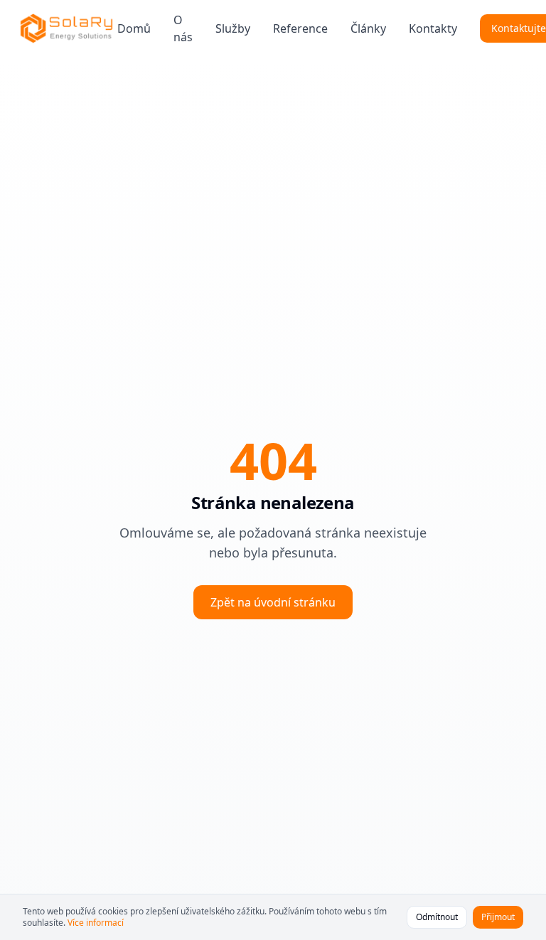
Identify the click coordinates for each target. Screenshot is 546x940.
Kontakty (433, 28)
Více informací (96, 923)
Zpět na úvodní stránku (273, 602)
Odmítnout (437, 917)
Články (368, 28)
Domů (134, 28)
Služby (232, 28)
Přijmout (498, 917)
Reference (300, 28)
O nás (183, 28)
